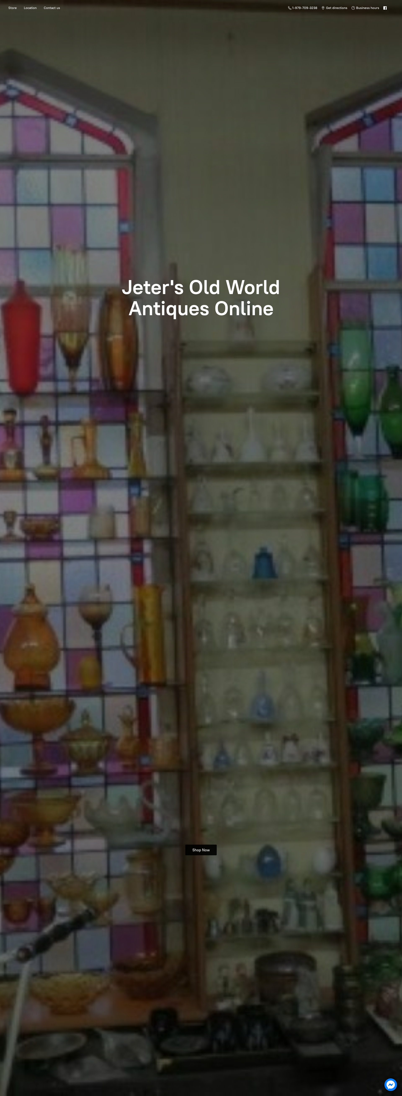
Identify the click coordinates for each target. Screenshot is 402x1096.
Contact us (52, 8)
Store (12, 8)
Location (30, 8)
